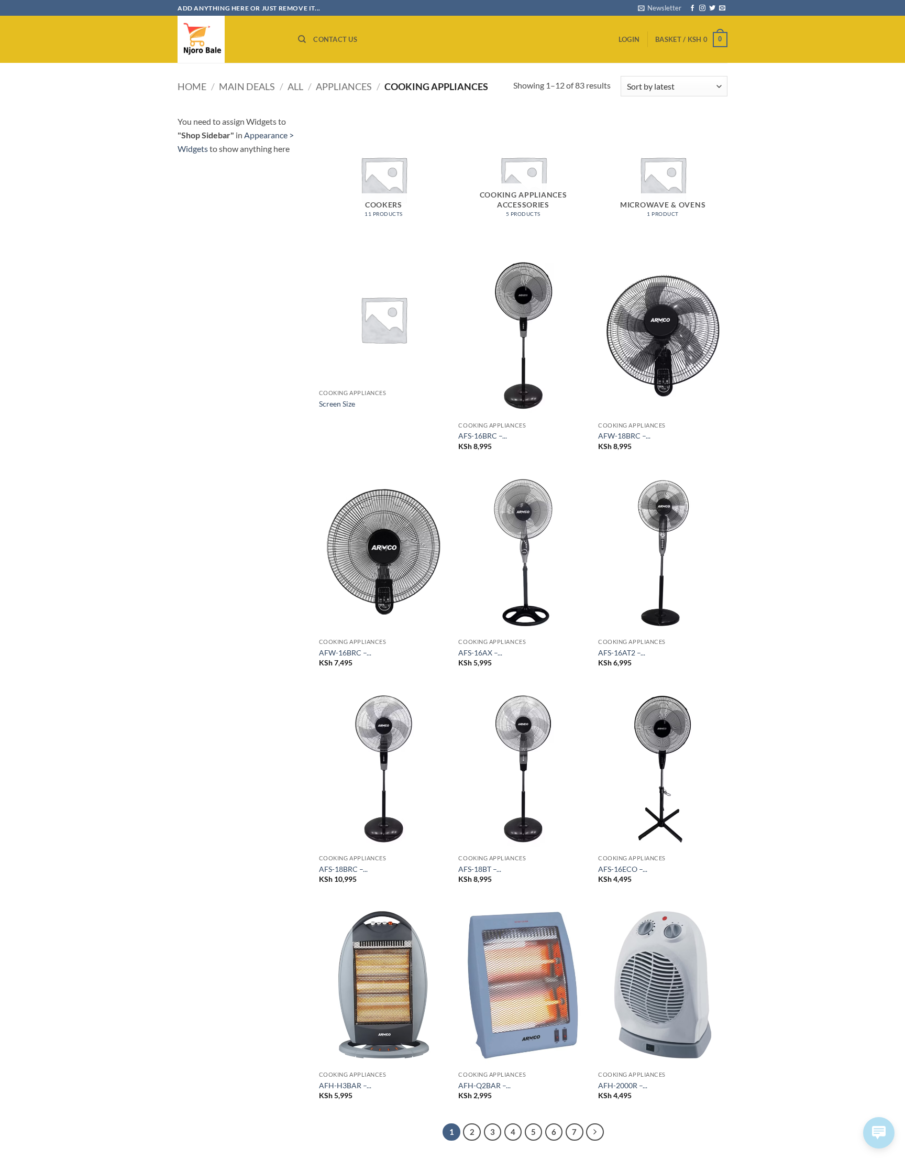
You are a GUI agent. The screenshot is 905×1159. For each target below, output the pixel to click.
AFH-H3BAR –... (345, 1085)
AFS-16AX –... (480, 652)
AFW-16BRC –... (345, 652)
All (295, 86)
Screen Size (337, 403)
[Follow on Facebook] (692, 8)
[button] (659, 8)
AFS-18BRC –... (343, 869)
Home (192, 86)
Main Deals (247, 86)
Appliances (344, 86)
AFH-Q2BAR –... (484, 1085)
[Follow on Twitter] (712, 8)
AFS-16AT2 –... (621, 652)
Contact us (335, 39)
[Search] (302, 39)
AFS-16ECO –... (622, 869)
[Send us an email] (722, 8)
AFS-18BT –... (479, 869)
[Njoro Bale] (230, 39)
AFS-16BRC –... (482, 435)
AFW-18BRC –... (624, 435)
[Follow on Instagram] (702, 8)
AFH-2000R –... (622, 1085)
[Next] (595, 1132)
